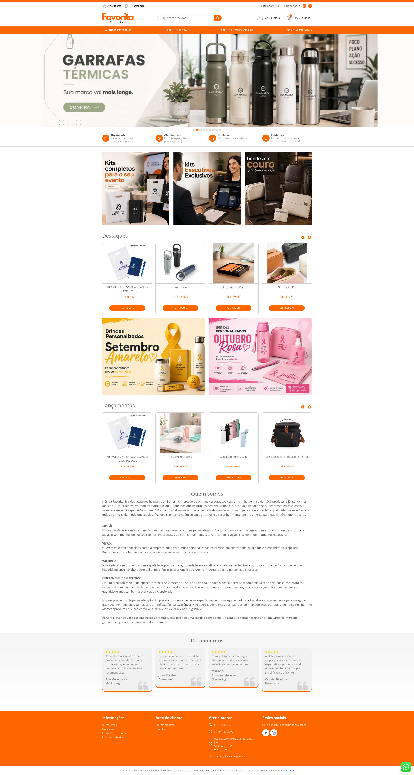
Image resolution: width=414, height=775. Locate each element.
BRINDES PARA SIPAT (177, 30)
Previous (302, 237)
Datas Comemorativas (298, 30)
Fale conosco (292, 6)
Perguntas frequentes (114, 733)
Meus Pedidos (272, 18)
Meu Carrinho (302, 18)
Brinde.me (288, 770)
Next (309, 237)
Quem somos (109, 724)
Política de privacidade (114, 737)
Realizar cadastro (165, 724)
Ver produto (127, 307)
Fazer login (161, 728)
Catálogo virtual (270, 6)
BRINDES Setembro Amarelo (236, 30)
